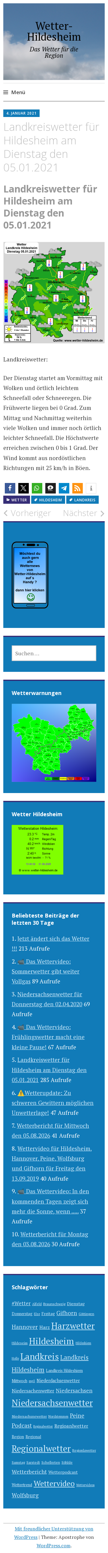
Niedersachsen (74, 1390)
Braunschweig (54, 1304)
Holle (15, 1358)
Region (18, 1436)
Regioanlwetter (71, 1425)
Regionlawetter (84, 1450)
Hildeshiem (83, 1343)
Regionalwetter (41, 1448)
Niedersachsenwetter (52, 1402)
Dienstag (76, 1303)
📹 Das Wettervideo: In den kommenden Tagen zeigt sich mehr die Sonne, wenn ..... (50, 1201)
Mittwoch (19, 1380)
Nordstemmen (58, 1416)
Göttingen (86, 1314)
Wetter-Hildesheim (54, 31)
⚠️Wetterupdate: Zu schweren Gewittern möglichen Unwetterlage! (53, 1103)
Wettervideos (85, 1485)
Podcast (22, 1425)
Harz (44, 1327)
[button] (10, 488)
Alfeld (37, 1304)
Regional (33, 1436)
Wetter (19, 500)
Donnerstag (22, 1313)
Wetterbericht (29, 1471)
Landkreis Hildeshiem (64, 1370)
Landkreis (85, 500)
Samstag (18, 1462)
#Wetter (21, 1303)
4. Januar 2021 (21, 113)
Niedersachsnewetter (29, 1416)
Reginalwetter (43, 1426)
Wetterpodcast (63, 1472)
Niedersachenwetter (33, 1391)
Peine (77, 1415)
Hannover (25, 1327)
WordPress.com (53, 1545)
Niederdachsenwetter (58, 1380)
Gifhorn (66, 1313)
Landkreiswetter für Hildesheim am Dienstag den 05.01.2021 (49, 1070)
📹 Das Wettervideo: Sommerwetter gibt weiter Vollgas (46, 971)
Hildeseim (20, 1343)
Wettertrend (22, 1484)
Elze (37, 1314)
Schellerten (50, 1462)
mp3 (32, 1381)
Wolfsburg (25, 1495)
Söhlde (67, 1462)
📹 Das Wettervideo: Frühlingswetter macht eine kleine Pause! (48, 1037)
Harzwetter (73, 1325)
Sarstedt (33, 1462)
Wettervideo (54, 1483)
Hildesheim (50, 500)
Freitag (48, 1313)
